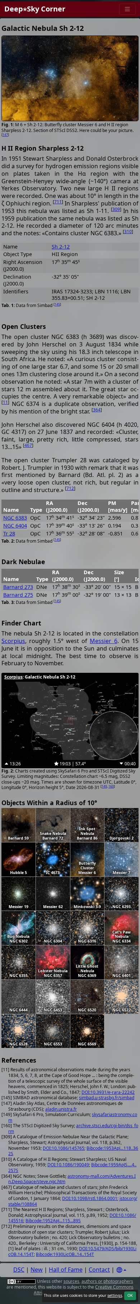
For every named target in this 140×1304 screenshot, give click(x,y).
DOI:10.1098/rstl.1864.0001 (89, 1198)
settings (114, 1295)
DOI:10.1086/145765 (63, 1148)
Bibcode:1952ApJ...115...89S (53, 1221)
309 (116, 209)
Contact (99, 1270)
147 (5, 134)
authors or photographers (107, 1281)
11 (5, 402)
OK (130, 1295)
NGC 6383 (15, 517)
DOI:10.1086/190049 (68, 1165)
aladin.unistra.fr (61, 1109)
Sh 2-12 (61, 246)
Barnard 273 (18, 587)
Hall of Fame (66, 1270)
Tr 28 (9, 533)
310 (128, 231)
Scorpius (13, 641)
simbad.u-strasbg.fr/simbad (106, 1098)
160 (111, 786)
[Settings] (121, 1270)
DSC (18, 1270)
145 (57, 304)
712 (70, 488)
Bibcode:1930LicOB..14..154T (65, 1254)
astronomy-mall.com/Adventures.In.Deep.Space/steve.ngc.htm (72, 1179)
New (37, 1270)
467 (28, 445)
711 (58, 202)
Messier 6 (103, 641)
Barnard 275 (18, 594)
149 (104, 786)
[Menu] (127, 9)
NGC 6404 (15, 525)
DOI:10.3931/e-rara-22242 (108, 1092)
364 (97, 410)
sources (71, 1281)
